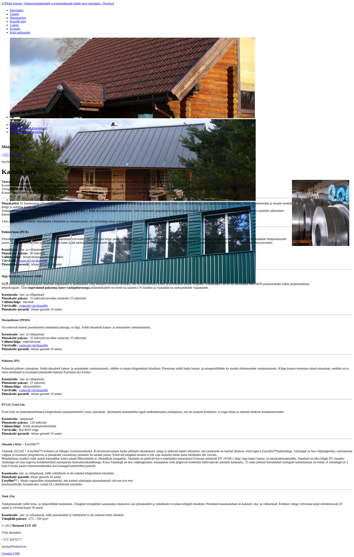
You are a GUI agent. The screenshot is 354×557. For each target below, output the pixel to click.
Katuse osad (18, 124)
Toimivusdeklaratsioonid (26, 132)
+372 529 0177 (12, 154)
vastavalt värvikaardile (32, 260)
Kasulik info (18, 21)
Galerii (14, 25)
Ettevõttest (16, 10)
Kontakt (15, 28)
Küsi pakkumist (20, 32)
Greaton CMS (11, 553)
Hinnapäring (18, 17)
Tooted (14, 14)
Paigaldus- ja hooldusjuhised (28, 128)
